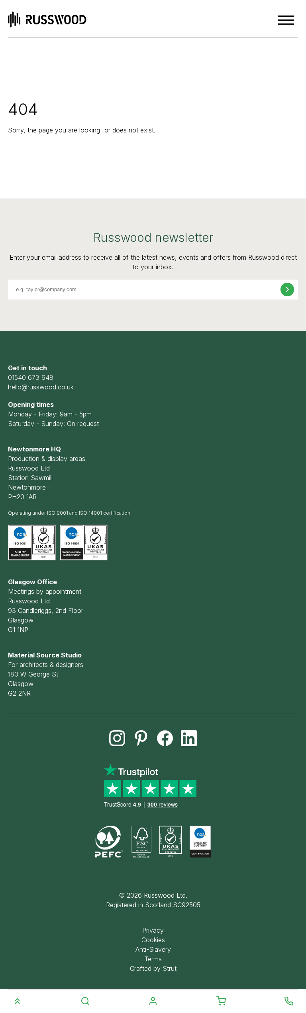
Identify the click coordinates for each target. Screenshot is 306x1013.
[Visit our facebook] (165, 738)
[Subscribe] (287, 289)
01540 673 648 (30, 377)
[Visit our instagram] (117, 738)
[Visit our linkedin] (189, 738)
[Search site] (85, 1001)
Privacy (153, 930)
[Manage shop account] (153, 1001)
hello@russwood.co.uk (41, 387)
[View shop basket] (221, 1001)
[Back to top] (17, 1001)
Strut (170, 968)
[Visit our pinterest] (141, 738)
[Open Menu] (286, 20)
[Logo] (47, 19)
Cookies (153, 940)
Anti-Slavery (153, 949)
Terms (153, 959)
